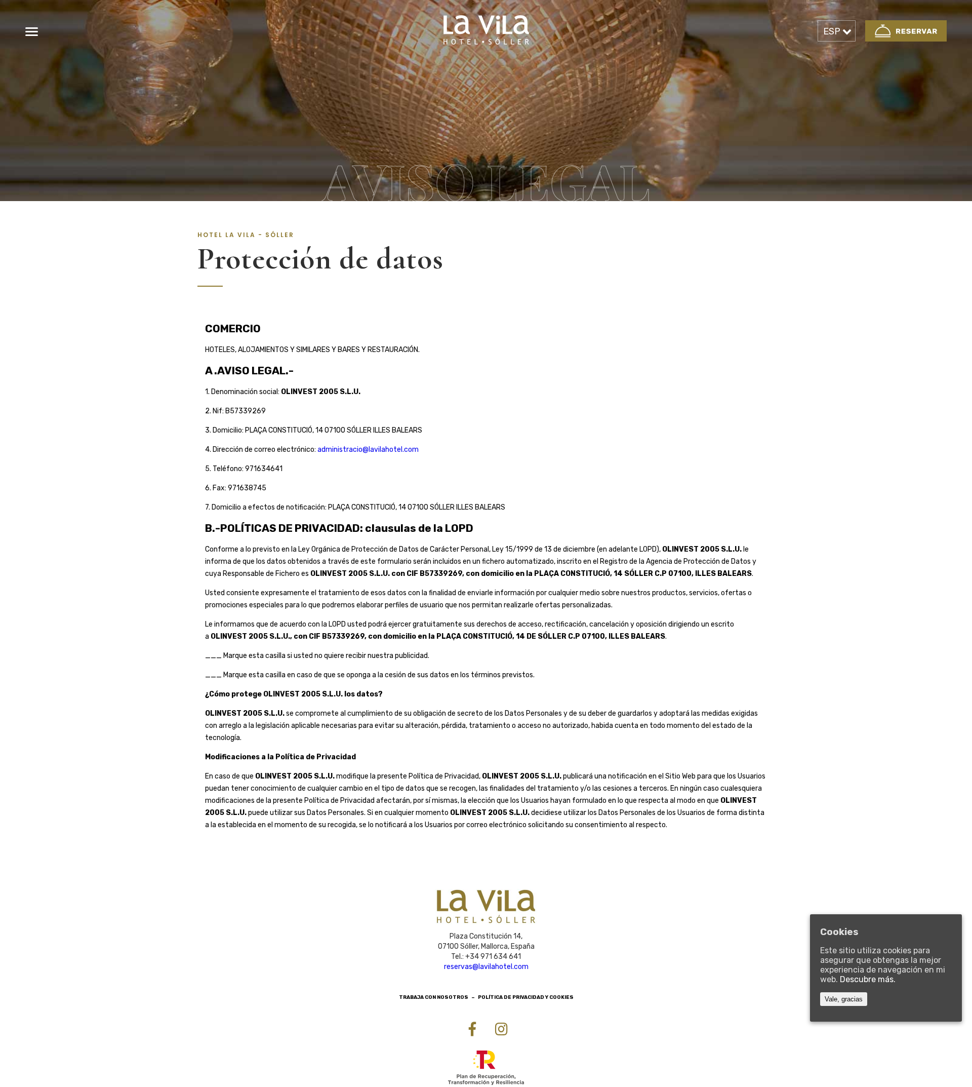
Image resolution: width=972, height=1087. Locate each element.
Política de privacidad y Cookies (526, 997)
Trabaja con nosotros (433, 997)
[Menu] (31, 31)
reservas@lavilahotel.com (486, 966)
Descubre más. (868, 979)
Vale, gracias (844, 999)
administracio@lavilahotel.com (368, 449)
